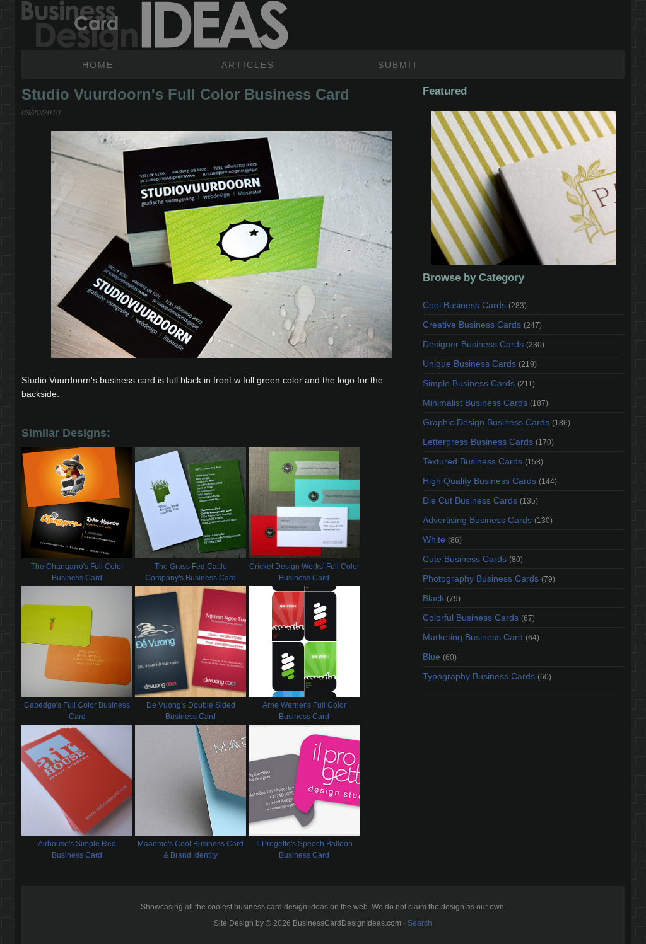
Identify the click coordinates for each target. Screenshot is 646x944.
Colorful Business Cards (479, 618)
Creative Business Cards (482, 324)
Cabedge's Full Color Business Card (77, 711)
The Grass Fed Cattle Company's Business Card (190, 572)
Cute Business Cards (473, 559)
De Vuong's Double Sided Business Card (190, 711)
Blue (440, 657)
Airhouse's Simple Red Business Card (77, 849)
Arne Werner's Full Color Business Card (304, 711)
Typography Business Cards (487, 676)
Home (98, 65)
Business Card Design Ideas (154, 25)
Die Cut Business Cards (480, 500)
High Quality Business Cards (490, 481)
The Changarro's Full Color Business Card (77, 572)
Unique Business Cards (480, 364)
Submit (398, 65)
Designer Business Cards (483, 344)
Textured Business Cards (483, 461)
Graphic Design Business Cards (496, 422)
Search (420, 923)
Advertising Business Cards (488, 520)
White (442, 539)
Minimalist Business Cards (485, 403)
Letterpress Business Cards (488, 442)
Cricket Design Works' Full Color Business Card (304, 572)
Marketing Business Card (481, 637)
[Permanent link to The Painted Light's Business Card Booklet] (524, 188)
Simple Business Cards (479, 383)
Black (442, 598)
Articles (247, 65)
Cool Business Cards (475, 305)
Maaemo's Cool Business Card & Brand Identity (191, 849)
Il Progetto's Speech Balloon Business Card (304, 849)
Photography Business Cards (489, 578)
